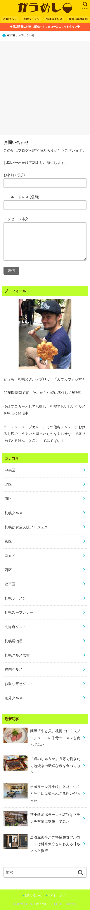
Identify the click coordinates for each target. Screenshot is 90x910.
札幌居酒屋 (13, 641)
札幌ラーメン (32, 19)
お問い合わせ (33, 895)
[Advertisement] (45, 88)
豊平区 (10, 584)
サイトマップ (56, 895)
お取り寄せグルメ (19, 684)
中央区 (10, 470)
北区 (8, 484)
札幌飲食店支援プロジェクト (28, 527)
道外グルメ (13, 698)
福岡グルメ (13, 669)
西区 (8, 570)
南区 (8, 498)
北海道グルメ (54, 19)
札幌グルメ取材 (17, 655)
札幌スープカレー (19, 612)
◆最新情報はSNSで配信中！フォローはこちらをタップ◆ (45, 26)
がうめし (42, 903)
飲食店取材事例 (78, 19)
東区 (8, 541)
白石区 (10, 555)
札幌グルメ (10, 19)
